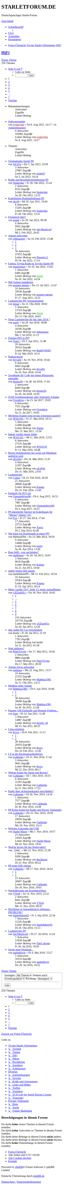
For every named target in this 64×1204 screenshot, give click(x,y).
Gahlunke (18, 757)
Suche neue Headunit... (20, 949)
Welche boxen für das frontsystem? (27, 847)
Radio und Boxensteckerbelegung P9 (28, 179)
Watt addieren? (16, 648)
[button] (15, 68)
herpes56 (18, 381)
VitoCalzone (43, 943)
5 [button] (9, 91)
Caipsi (16, 477)
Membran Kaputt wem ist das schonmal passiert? (34, 415)
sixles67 (41, 173)
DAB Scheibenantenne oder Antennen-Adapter (33, 397)
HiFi (5, 52)
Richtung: (31, 978)
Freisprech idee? (17, 217)
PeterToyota (19, 651)
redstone (17, 670)
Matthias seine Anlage (20, 685)
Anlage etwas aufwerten (21, 667)
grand (16, 220)
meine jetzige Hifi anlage (21, 570)
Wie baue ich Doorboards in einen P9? (29, 533)
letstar (16, 303)
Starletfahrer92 (21, 915)
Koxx (16, 732)
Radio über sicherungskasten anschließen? (31, 791)
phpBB (19, 1167)
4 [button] (9, 88)
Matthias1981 (44, 679)
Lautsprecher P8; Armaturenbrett (25, 300)
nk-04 (16, 201)
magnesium (19, 266)
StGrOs (17, 164)
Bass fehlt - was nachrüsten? (23, 552)
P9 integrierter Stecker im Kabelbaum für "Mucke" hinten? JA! (30, 513)
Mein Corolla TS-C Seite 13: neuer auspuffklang (34, 589)
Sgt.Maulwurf (44, 229)
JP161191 (18, 418)
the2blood (42, 859)
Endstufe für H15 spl (19, 493)
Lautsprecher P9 (17, 930)
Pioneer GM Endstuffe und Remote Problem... (33, 710)
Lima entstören (16, 729)
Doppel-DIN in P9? (19, 338)
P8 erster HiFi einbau (19, 865)
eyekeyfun (18, 124)
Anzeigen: (10, 975)
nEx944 (17, 459)
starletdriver (19, 952)
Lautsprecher (15, 474)
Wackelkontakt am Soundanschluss (27, 890)
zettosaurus (19, 238)
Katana (40, 487)
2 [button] (9, 81)
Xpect (16, 341)
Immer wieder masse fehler (22, 434)
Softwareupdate (16, 121)
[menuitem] (11, 33)
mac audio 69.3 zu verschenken (25, 629)
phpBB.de (38, 1176)
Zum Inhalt (7, 21)
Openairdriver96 (22, 496)
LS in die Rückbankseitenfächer (25, 754)
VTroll (16, 893)
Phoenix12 (42, 257)
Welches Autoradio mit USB (23, 828)
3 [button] (9, 84)
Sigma (40, 428)
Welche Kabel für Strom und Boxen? (28, 772)
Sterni (40, 276)
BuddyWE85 (44, 350)
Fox (15, 518)
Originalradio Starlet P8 (21, 161)
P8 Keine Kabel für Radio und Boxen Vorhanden (34, 809)
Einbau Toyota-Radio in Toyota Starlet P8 (30, 263)
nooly (16, 322)
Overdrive (18, 400)
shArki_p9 (42, 723)
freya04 (17, 359)
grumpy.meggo (21, 285)
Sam (15, 713)
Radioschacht (15, 356)
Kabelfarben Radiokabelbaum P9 (26, 198)
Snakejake (18, 182)
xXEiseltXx (19, 592)
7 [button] (9, 97)
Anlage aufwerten (17, 235)
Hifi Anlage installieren (20, 282)
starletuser (18, 555)
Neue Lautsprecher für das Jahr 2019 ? (29, 319)
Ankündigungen (17, 127)
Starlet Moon (20, 831)
